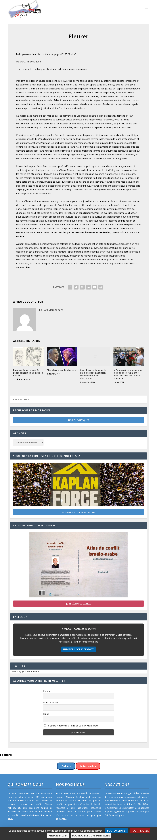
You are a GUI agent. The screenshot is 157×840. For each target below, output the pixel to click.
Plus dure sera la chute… (61, 370)
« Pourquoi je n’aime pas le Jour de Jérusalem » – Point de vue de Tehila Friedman (127, 374)
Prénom (47, 691)
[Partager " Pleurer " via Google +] (82, 287)
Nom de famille (51, 702)
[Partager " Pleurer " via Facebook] (70, 287)
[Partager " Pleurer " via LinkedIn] (88, 287)
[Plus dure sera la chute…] (62, 356)
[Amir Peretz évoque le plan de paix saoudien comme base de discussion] (95, 356)
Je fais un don (88, 766)
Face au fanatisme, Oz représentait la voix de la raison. (28, 373)
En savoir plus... (117, 815)
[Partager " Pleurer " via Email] (95, 287)
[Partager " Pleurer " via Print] (101, 287)
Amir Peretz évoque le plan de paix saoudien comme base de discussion (93, 374)
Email (46, 713)
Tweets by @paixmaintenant (25, 671)
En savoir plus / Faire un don (79, 512)
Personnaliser (57, 835)
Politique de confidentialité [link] (91, 835)
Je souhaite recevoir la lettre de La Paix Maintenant (72, 725)
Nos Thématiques (78, 420)
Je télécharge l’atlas (78, 603)
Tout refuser (140, 830)
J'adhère (66, 766)
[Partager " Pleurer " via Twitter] (76, 287)
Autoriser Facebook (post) (78, 649)
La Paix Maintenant (51, 310)
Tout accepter (116, 830)
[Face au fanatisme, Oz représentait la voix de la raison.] (28, 356)
